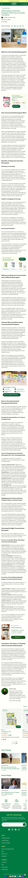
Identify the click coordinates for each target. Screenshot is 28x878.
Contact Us (4, 862)
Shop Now (15, 106)
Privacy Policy (5, 869)
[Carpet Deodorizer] (6, 101)
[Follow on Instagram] (12, 829)
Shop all (21, 259)
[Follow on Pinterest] (15, 829)
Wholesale (4, 856)
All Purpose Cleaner (6, 842)
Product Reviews (6, 8)
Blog (3, 851)
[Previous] (1, 1)
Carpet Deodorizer (17, 97)
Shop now (17, 637)
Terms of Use (4, 867)
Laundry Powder (5, 840)
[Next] (26, 1)
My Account (4, 853)
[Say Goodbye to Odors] (14, 378)
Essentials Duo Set (6, 731)
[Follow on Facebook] (9, 829)
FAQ (3, 864)
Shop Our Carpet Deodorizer (11, 394)
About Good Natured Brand (8, 849)
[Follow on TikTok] (19, 829)
